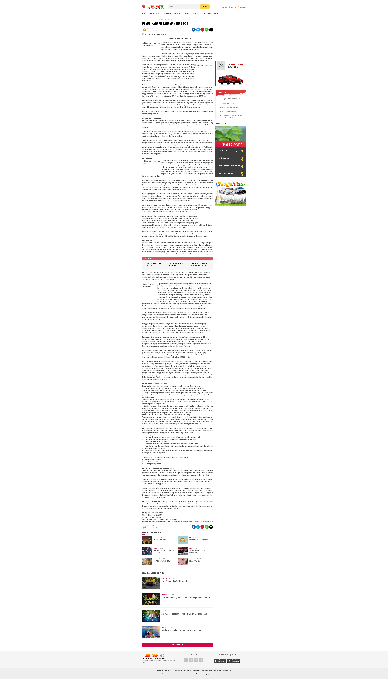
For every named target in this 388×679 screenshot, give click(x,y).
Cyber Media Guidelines (192, 671)
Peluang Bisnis (154, 13)
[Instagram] (191, 660)
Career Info (227, 671)
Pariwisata (177, 13)
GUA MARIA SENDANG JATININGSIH (229, 111)
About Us (160, 671)
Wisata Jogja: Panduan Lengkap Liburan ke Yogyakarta (182, 630)
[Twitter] (196, 660)
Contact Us (169, 671)
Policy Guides (207, 671)
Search (205, 7)
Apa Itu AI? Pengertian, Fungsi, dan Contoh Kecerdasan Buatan (185, 613)
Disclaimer (217, 671)
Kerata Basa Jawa (223, 158)
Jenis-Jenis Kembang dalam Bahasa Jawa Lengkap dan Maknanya (185, 597)
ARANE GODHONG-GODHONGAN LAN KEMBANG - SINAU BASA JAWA (232, 144)
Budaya (187, 13)
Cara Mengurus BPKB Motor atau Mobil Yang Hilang (164, 551)
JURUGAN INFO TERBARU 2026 (185, 674)
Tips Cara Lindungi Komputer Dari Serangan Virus (198, 551)
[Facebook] (186, 660)
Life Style (195, 13)
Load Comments (177, 644)
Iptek (203, 13)
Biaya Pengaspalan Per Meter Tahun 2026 (177, 581)
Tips (209, 13)
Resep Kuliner (166, 13)
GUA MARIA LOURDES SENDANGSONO (229, 107)
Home (144, 13)
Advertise (178, 671)
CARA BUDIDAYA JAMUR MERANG (162, 561)
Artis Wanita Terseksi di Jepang (227, 151)
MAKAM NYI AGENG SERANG (227, 104)
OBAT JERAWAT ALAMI (195, 561)
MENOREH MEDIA (221, 674)
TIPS (148, 30)
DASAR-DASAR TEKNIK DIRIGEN (162, 539)
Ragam (216, 13)
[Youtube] (201, 660)
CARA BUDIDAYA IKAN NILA (225, 173)
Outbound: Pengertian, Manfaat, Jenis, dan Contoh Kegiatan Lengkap (231, 116)
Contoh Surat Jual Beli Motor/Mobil (198, 539)
